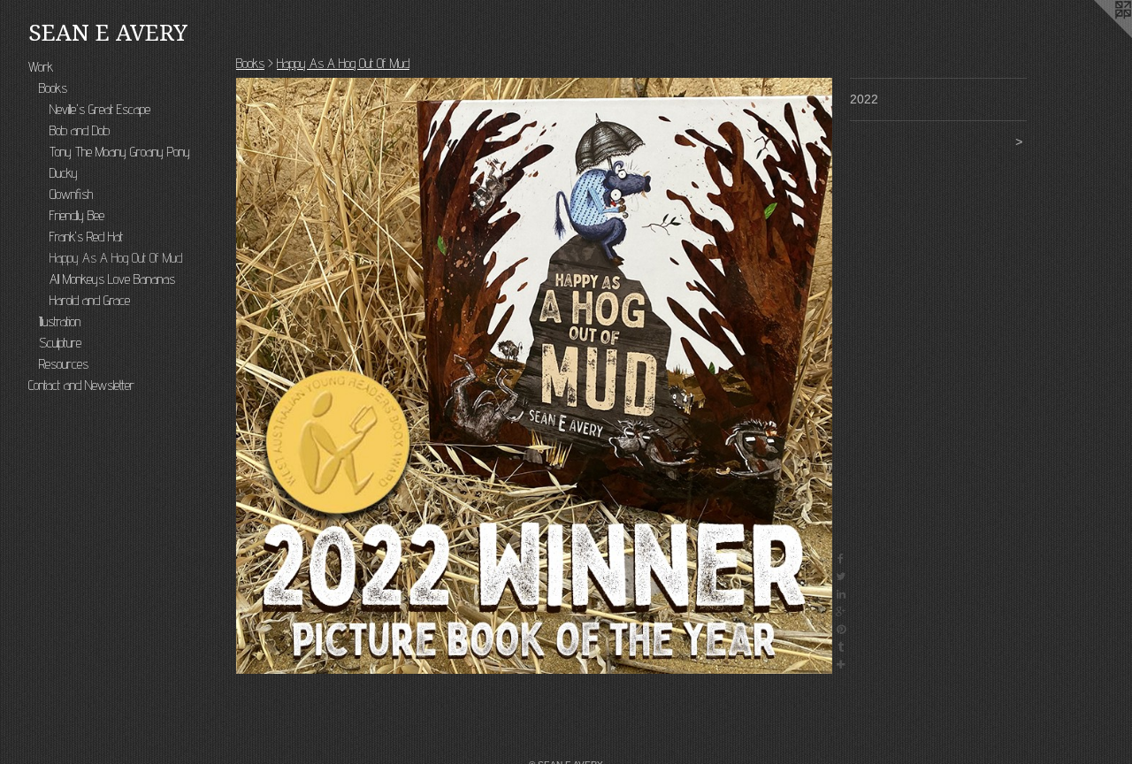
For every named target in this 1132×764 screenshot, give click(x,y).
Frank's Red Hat (86, 236)
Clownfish (71, 194)
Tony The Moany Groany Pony (120, 151)
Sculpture (60, 342)
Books (53, 88)
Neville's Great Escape (100, 109)
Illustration (59, 321)
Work (40, 66)
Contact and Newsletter (81, 385)
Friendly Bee (77, 215)
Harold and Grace (90, 300)
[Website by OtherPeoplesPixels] (1096, 35)
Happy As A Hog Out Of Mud (116, 257)
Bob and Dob (80, 130)
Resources (63, 363)
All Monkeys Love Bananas (112, 279)
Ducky (64, 172)
